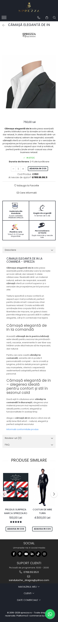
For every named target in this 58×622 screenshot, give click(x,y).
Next (53, 85)
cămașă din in (22, 417)
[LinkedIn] (32, 554)
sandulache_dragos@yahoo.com (29, 580)
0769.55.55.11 (31, 572)
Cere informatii (28, 192)
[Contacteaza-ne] (38, 17)
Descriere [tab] (10, 250)
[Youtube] (26, 554)
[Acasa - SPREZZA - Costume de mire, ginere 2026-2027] (29, 7)
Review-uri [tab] (13, 438)
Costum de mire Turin (42, 511)
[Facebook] (14, 554)
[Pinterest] (20, 554)
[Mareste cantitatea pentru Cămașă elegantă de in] (23, 168)
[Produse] (4, 18)
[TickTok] (38, 554)
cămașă (7, 140)
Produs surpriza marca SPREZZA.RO (15, 511)
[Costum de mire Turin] (42, 487)
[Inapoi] (2, 25)
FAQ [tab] (7, 444)
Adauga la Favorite (27, 185)
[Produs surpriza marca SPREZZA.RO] (15, 487)
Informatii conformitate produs (22, 429)
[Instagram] (44, 554)
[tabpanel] (29, 81)
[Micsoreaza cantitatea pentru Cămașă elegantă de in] (13, 168)
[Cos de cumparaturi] (46, 17)
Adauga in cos (37, 168)
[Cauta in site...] (54, 17)
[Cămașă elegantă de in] (29, 81)
